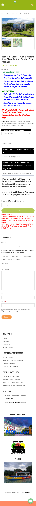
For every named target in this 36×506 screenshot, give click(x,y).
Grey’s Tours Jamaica (24, 492)
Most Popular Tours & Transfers (12, 125)
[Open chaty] (30, 501)
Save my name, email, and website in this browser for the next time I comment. (16, 311)
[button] (4, 27)
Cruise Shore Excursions (26, 123)
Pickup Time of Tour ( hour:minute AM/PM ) (18, 150)
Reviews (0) (7, 237)
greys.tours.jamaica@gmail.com (15, 402)
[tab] (7, 238)
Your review (5, 269)
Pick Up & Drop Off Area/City (13, 130)
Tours (9, 14)
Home (3, 14)
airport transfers (18, 414)
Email (3, 302)
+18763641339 (9, 399)
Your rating (4, 263)
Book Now (19, 211)
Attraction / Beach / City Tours (22, 14)
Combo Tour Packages (9, 123)
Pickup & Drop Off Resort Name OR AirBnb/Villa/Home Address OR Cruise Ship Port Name (17, 166)
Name (3, 294)
